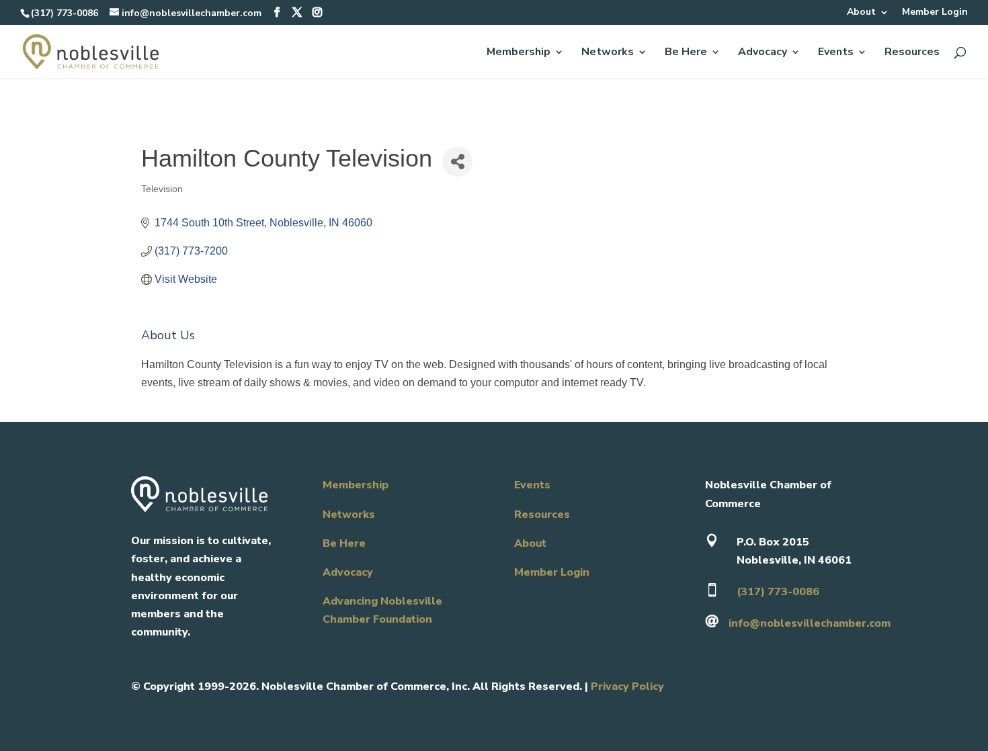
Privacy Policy (627, 686)
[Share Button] (457, 161)
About (861, 12)
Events (836, 53)
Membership (518, 53)
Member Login (935, 12)
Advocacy (762, 53)
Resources (912, 53)
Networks (607, 53)
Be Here (686, 53)
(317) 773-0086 (64, 13)
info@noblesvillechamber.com (810, 623)
